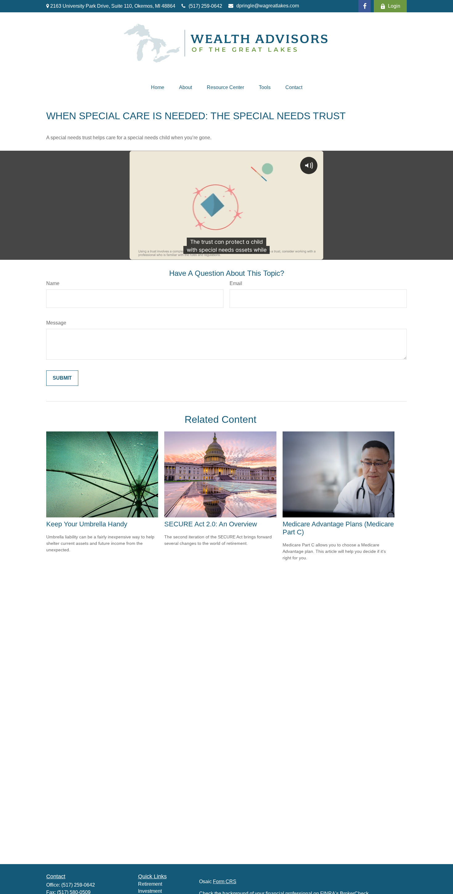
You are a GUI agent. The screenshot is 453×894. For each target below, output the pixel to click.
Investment (150, 891)
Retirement (150, 884)
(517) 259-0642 (205, 6)
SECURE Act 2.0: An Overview (210, 524)
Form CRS (224, 881)
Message (56, 322)
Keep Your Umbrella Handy (86, 524)
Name (52, 283)
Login (394, 6)
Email (236, 283)
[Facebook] (364, 6)
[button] (158, 87)
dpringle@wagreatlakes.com (267, 5)
